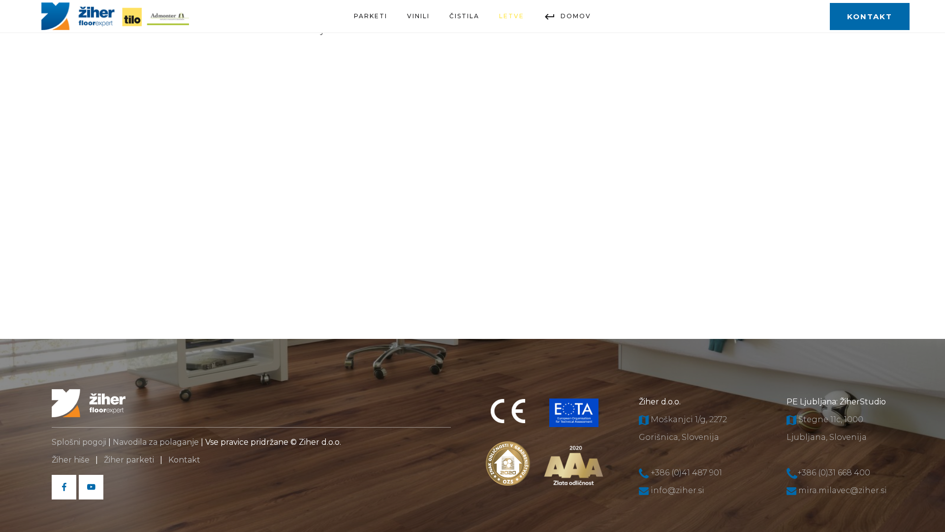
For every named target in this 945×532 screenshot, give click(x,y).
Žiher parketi (129, 460)
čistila (464, 16)
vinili (418, 16)
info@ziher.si (677, 490)
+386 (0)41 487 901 (686, 472)
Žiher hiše (71, 460)
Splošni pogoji (79, 442)
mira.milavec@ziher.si (842, 490)
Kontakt (185, 460)
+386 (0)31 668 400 (833, 472)
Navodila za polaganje (156, 442)
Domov (576, 16)
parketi (370, 16)
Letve (511, 16)
